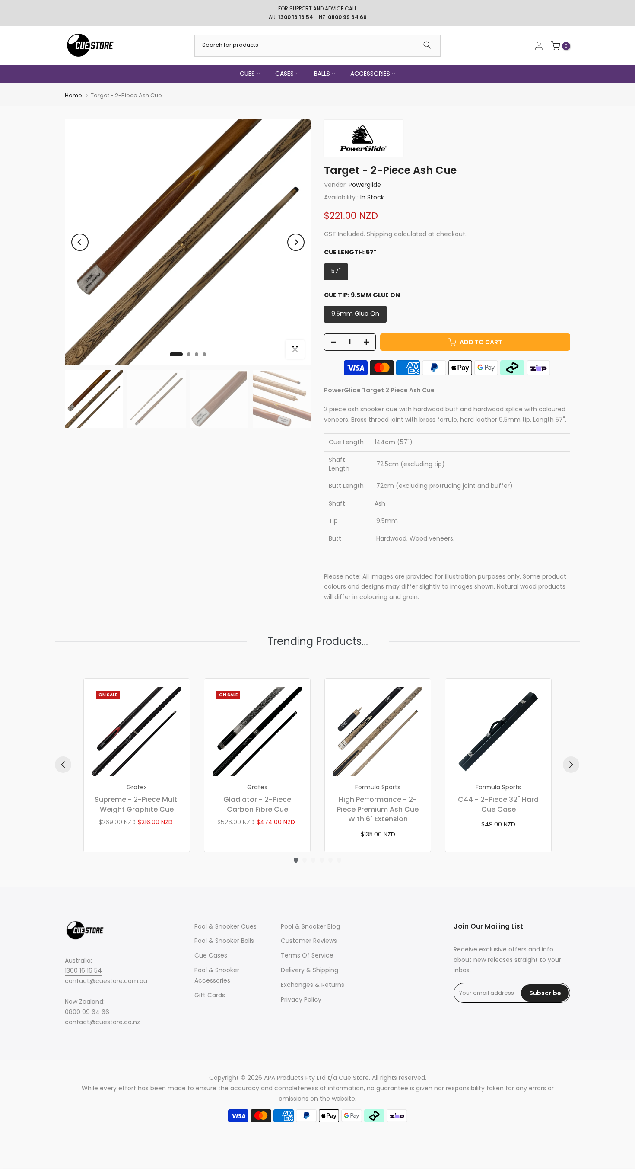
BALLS (322, 73)
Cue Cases (210, 955)
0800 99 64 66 (87, 1012)
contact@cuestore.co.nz (102, 1022)
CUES (247, 73)
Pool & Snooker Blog (310, 926)
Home (73, 95)
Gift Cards (209, 995)
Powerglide (365, 184)
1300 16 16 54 (83, 970)
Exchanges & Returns (312, 984)
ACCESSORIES (370, 73)
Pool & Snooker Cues (225, 926)
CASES (284, 73)
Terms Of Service (307, 955)
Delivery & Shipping (309, 970)
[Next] (296, 242)
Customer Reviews (309, 940)
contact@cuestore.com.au (106, 981)
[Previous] (80, 242)
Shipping (379, 234)
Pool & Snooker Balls (224, 940)
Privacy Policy (301, 999)
